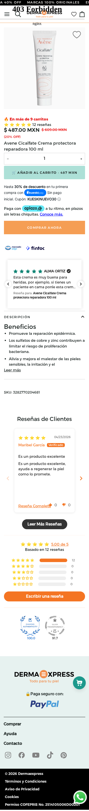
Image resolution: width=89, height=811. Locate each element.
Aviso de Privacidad (22, 789)
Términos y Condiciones (25, 781)
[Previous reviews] (8, 284)
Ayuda (10, 733)
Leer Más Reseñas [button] (44, 524)
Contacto (13, 743)
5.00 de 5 (59, 544)
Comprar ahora (44, 228)
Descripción (17, 317)
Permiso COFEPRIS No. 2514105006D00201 (42, 804)
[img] (32, 437)
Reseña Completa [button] (34, 506)
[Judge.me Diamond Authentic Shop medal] (30, 626)
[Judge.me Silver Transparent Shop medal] (55, 626)
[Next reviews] (81, 284)
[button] (18, 124)
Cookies (12, 797)
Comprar (12, 724)
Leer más (12, 370)
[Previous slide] (8, 478)
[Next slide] (81, 478)
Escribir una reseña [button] (44, 596)
